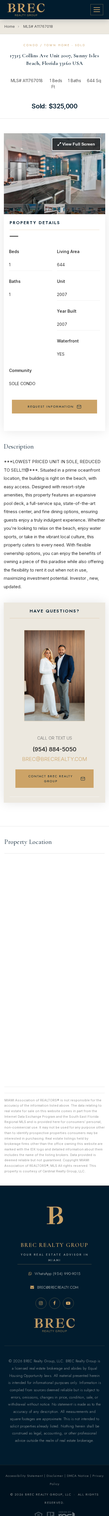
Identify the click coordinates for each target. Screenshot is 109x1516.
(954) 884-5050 (54, 749)
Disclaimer (55, 1475)
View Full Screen (78, 144)
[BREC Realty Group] (54, 1325)
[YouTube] (68, 1303)
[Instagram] (41, 1303)
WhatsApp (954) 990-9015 (57, 1273)
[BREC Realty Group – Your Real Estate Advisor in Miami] (26, 9)
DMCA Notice (78, 1475)
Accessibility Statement (24, 1475)
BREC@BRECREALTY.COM (54, 759)
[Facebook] (54, 1303)
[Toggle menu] (96, 9)
